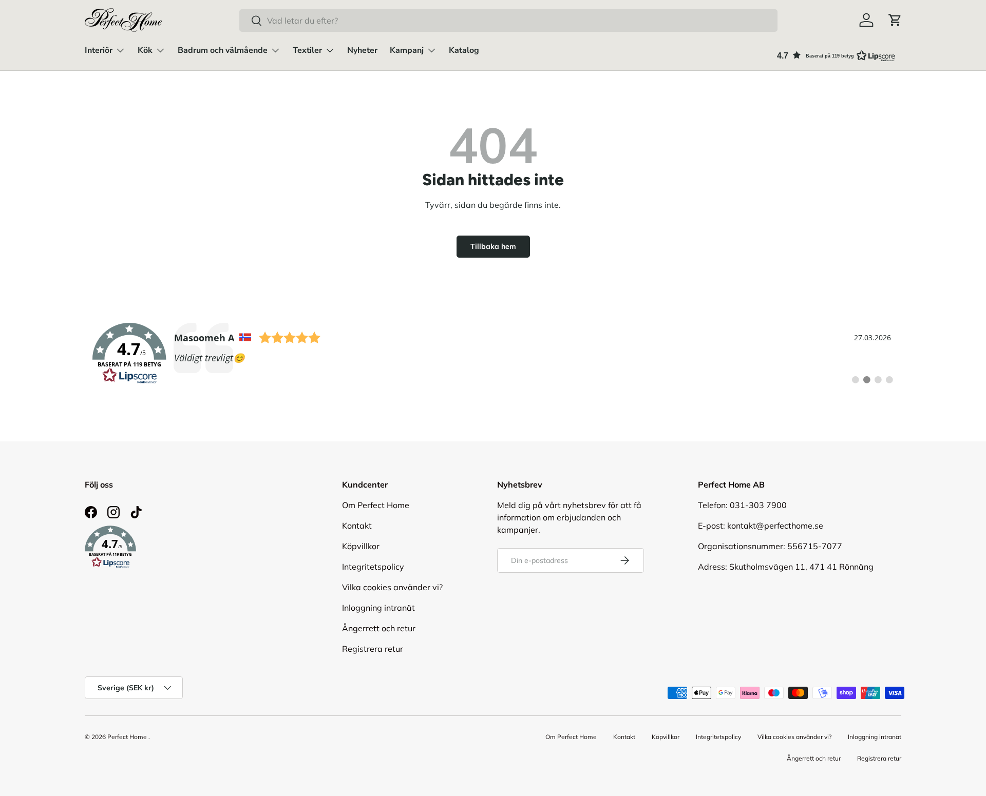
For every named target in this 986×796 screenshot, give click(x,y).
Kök (145, 50)
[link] (493, 353)
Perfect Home (127, 737)
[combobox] (508, 20)
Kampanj (407, 50)
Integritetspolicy (373, 566)
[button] (895, 20)
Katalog (464, 50)
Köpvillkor (361, 546)
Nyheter (362, 50)
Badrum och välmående (223, 50)
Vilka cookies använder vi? (392, 587)
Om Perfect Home (375, 505)
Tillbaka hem (493, 246)
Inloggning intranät (378, 608)
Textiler (307, 50)
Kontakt (357, 525)
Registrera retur (372, 649)
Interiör (98, 50)
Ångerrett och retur (378, 628)
